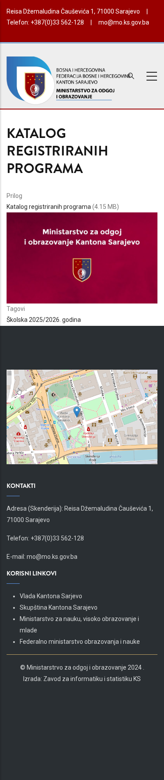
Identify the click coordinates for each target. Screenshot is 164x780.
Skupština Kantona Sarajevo (59, 607)
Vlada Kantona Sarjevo (51, 596)
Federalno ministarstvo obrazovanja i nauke (80, 641)
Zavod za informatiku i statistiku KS (92, 678)
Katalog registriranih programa (49, 206)
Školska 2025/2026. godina (44, 319)
